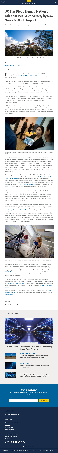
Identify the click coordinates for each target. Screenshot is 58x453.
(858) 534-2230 (8, 419)
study (33, 176)
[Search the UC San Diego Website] (55, 2)
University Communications (11, 436)
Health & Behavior (26, 363)
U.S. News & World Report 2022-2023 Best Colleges (29, 75)
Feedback (52, 450)
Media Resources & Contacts (11, 422)
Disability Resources (9, 429)
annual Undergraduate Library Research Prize (16, 210)
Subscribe (44, 400)
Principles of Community (10, 431)
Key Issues (7, 438)
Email (11, 397)
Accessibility (43, 450)
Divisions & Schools (28, 446)
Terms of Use (36, 450)
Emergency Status (9, 427)
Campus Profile (9, 294)
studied (6, 186)
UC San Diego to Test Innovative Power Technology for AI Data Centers (29, 347)
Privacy (48, 450)
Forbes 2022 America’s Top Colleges (15, 283)
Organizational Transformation (11, 434)
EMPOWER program (10, 272)
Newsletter (7, 425)
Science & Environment (29, 342)
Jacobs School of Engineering (27, 184)
